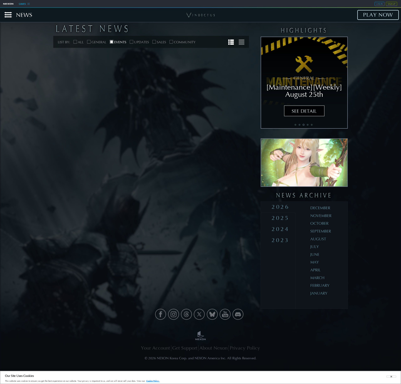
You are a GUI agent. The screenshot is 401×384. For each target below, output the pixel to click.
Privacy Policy (245, 348)
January (318, 293)
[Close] (391, 377)
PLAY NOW (378, 15)
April (315, 270)
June (314, 254)
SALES (161, 42)
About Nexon (213, 348)
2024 (280, 229)
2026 (280, 206)
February (319, 285)
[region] (200, 377)
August (318, 239)
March (317, 277)
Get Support (184, 348)
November (320, 215)
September (320, 231)
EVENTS (120, 42)
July (314, 246)
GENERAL (98, 42)
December (320, 208)
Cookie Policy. (153, 381)
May (314, 262)
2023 (280, 240)
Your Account (155, 348)
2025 (280, 218)
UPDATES (141, 42)
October (319, 223)
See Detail (304, 111)
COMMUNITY (184, 42)
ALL (81, 42)
